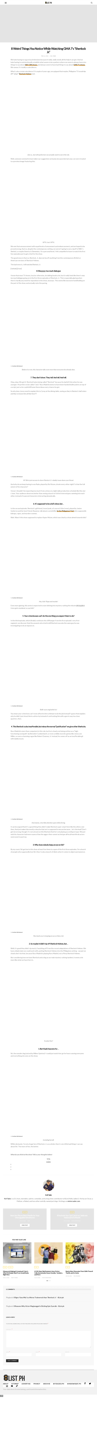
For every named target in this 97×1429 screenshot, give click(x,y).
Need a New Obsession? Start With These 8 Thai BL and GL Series (79, 1272)
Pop (72, 1212)
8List (25, 1212)
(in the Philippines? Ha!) (65, 511)
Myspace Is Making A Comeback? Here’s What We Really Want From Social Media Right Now (16, 1272)
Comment (8, 1329)
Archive (46, 1384)
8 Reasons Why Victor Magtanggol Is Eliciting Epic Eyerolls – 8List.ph (39, 1306)
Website (67, 1352)
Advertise (26, 1384)
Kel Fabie (48, 1195)
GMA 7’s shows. (79, 65)
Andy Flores (14, 1277)
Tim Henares (77, 1276)
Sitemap (15, 1384)
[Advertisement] (48, 1410)
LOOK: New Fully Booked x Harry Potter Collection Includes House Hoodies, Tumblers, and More (48, 1272)
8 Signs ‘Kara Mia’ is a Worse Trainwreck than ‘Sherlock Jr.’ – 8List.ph (39, 1297)
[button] (47, 1280)
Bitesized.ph (58, 1384)
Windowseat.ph (74, 1384)
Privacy (36, 1384)
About (5, 1384)
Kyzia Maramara (76, 1220)
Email (38, 1352)
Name (8, 1352)
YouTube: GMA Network (17, 366)
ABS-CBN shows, (31, 65)
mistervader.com (74, 1201)
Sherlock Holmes (25, 74)
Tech (10, 1267)
